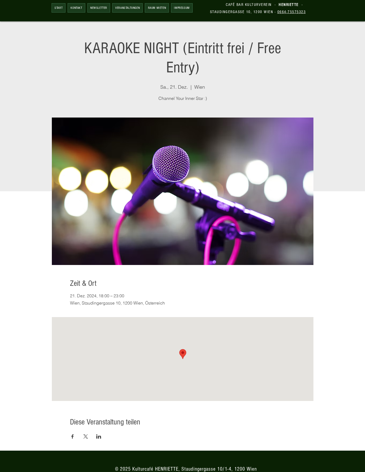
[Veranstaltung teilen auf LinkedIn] (98, 436)
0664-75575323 (291, 12)
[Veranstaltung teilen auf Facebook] (72, 436)
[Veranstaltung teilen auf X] (85, 436)
